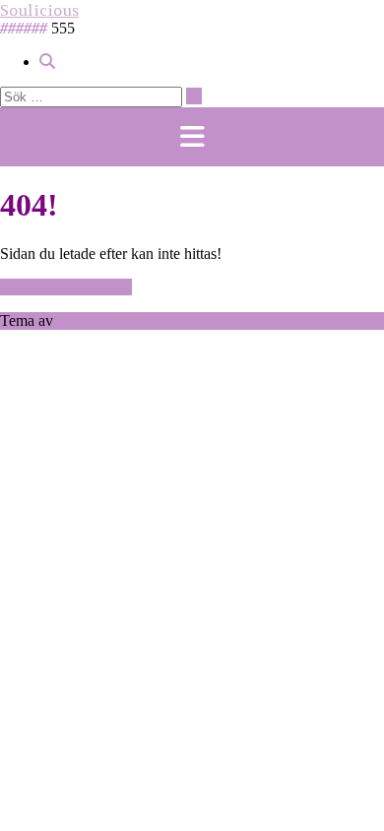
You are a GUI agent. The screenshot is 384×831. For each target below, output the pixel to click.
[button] (192, 136)
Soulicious (39, 10)
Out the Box (95, 320)
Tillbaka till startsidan (66, 287)
